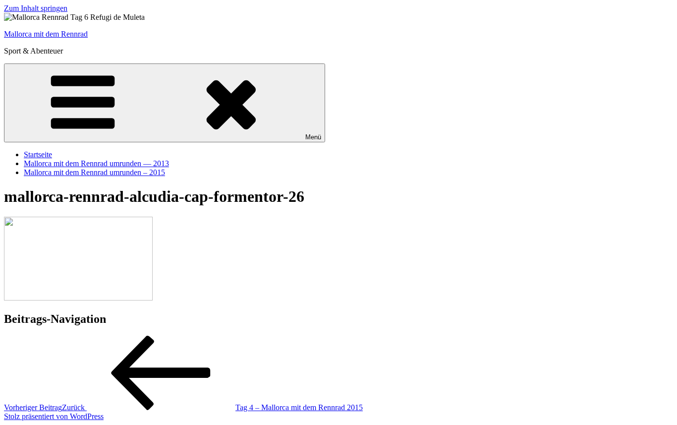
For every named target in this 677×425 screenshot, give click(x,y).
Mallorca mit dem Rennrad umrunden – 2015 (94, 172)
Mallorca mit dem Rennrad (46, 34)
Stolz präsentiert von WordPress (54, 416)
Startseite (38, 154)
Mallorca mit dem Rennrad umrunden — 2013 (96, 163)
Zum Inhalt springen (35, 8)
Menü (313, 137)
